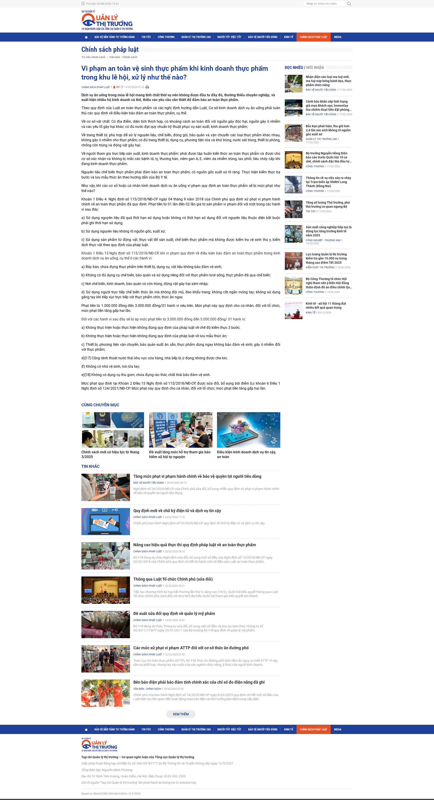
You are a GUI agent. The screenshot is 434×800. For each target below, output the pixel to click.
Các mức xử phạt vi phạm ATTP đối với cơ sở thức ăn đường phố (191, 647)
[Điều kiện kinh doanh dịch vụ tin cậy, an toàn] (248, 430)
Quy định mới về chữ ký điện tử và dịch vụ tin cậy (177, 510)
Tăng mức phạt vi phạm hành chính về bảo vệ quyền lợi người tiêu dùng (197, 476)
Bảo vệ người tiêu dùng (262, 37)
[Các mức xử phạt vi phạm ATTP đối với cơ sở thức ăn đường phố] (105, 659)
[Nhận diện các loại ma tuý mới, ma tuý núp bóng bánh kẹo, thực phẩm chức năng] (293, 83)
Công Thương (166, 37)
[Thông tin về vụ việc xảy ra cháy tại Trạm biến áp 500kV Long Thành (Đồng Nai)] (293, 184)
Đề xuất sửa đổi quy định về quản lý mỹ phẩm (174, 613)
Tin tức (146, 37)
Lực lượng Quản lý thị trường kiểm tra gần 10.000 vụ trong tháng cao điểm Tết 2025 (326, 258)
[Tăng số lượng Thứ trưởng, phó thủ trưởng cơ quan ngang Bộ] (293, 209)
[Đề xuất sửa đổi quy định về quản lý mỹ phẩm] (105, 624)
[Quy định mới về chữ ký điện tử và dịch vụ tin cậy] (105, 521)
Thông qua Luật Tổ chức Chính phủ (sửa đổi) (173, 579)
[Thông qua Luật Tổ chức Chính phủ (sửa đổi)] (105, 590)
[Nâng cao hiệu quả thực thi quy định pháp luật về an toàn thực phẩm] (105, 555)
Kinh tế (288, 37)
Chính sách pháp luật (313, 37)
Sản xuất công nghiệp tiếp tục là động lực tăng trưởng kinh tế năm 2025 (329, 231)
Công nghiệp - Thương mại (323, 240)
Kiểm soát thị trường (320, 267)
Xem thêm (181, 714)
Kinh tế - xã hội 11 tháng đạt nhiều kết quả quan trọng (326, 305)
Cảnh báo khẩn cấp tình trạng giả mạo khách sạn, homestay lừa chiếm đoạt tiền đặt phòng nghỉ (327, 106)
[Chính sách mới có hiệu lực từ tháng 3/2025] (113, 430)
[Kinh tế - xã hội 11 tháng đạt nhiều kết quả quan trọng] (293, 310)
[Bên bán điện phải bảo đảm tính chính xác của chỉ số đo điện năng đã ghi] (105, 693)
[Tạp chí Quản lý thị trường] (107, 20)
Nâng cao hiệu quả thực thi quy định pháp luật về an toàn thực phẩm (194, 544)
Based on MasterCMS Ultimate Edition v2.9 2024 (111, 793)
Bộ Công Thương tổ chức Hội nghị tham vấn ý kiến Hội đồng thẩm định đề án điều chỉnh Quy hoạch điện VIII (328, 283)
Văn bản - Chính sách (123, 57)
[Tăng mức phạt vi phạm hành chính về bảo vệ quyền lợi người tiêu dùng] (105, 487)
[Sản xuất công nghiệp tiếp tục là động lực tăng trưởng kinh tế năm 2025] (293, 234)
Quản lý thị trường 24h (196, 37)
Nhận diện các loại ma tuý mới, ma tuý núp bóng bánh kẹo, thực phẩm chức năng (328, 81)
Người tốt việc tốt (229, 37)
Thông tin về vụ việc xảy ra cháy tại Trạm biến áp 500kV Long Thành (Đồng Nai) (328, 182)
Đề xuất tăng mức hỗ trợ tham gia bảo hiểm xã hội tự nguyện (179, 454)
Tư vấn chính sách (93, 57)
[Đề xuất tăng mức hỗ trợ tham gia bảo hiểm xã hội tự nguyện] (180, 430)
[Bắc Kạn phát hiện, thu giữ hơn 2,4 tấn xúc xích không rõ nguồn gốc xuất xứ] (293, 133)
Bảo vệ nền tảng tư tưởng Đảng (114, 37)
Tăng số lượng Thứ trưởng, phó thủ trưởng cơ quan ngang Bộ (328, 204)
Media (337, 37)
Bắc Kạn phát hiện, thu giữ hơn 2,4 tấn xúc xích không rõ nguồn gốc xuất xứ (328, 130)
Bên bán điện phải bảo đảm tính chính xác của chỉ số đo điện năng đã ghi (199, 682)
